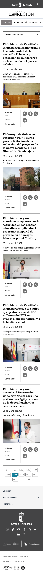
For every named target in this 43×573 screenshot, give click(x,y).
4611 (28, 475)
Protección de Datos (10, 556)
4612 (35, 475)
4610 (21, 475)
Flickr (36, 529)
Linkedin (19, 534)
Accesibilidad (20, 561)
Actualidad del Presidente (25, 22)
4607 (34, 470)
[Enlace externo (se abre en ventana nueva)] (18, 568)
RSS (24, 534)
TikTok (13, 529)
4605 (21, 470)
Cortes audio (10, 124)
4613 (15, 479)
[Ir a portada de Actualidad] (21, 14)
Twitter (30, 529)
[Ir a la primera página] (8, 470)
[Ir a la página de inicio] (22, 4)
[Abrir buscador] (38, 4)
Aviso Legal (24, 556)
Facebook (24, 529)
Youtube (19, 529)
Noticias (7, 22)
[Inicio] (21, 518)
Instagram (7, 529)
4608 (7, 475)
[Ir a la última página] (27, 479)
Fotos (7, 120)
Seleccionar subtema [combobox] (13, 34)
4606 (28, 470)
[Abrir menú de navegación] (5, 4)
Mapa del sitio (8, 561)
